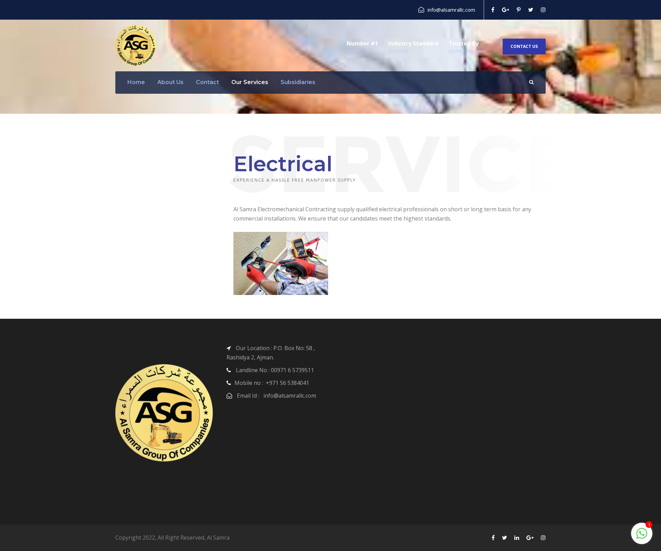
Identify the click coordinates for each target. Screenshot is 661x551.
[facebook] (492, 9)
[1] (641, 537)
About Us (170, 82)
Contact (207, 82)
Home (136, 82)
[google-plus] (505, 9)
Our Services (249, 82)
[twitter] (530, 9)
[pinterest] (519, 9)
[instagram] (543, 9)
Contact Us (524, 46)
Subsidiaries (298, 82)
